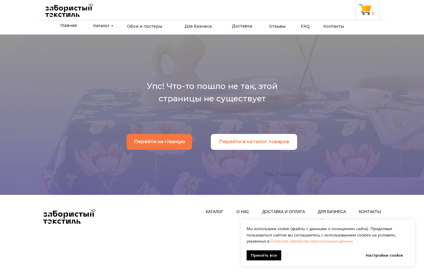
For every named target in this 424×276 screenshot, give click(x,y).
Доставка (242, 26)
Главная (68, 25)
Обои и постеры (144, 26)
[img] (365, 9)
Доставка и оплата (283, 211)
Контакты (333, 26)
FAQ (305, 26)
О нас (243, 211)
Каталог (101, 25)
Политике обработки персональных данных (312, 241)
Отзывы (277, 26)
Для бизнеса (198, 26)
